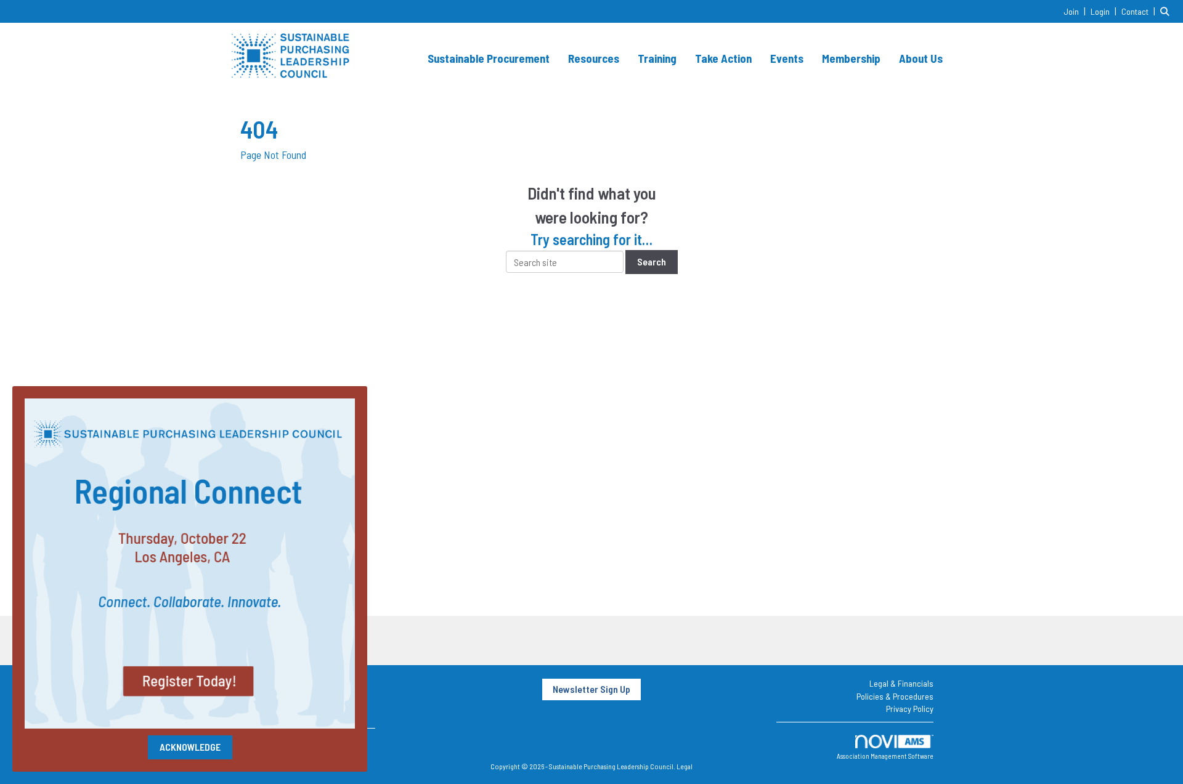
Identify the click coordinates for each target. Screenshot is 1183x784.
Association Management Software (885, 756)
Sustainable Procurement (489, 58)
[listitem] (1076, 11)
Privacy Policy (909, 708)
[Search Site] (1167, 11)
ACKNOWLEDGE (190, 747)
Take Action (723, 58)
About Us (921, 58)
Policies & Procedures (894, 696)
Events (786, 58)
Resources (593, 58)
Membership (851, 58)
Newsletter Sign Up (591, 689)
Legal (685, 766)
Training (657, 58)
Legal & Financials (901, 683)
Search (651, 261)
